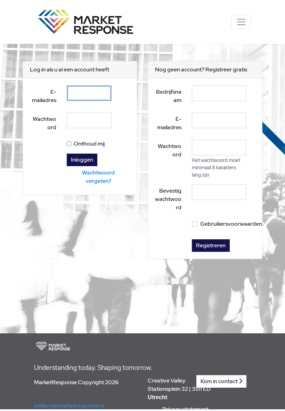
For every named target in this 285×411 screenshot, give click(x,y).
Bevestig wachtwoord (168, 199)
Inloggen (82, 159)
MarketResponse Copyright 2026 (76, 382)
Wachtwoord (44, 123)
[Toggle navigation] (241, 22)
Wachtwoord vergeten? (98, 177)
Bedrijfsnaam (168, 96)
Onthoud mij (89, 143)
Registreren (211, 245)
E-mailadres (44, 96)
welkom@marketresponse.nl (69, 405)
